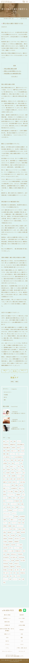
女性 (19, 579)
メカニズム (14, 522)
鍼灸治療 (23, 532)
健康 (12, 460)
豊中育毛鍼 (5, 563)
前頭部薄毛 (16, 541)
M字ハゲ (11, 547)
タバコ (19, 469)
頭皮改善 (9, 532)
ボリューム (5, 579)
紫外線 (19, 519)
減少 (4, 479)
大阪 (11, 573)
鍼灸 (5, 399)
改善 (22, 460)
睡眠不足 (5, 482)
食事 (11, 479)
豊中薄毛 (11, 563)
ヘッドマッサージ (11, 494)
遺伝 (23, 469)
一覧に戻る (14, 371)
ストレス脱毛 (11, 551)
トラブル (18, 475)
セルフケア (15, 579)
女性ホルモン (13, 450)
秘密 (19, 504)
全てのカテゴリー (8, 392)
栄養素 (4, 519)
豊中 (24, 551)
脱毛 (8, 466)
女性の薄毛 (13, 544)
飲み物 (18, 447)
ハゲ (18, 482)
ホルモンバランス (6, 485)
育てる (4, 504)
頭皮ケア (5, 475)
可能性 (4, 535)
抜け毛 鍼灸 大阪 (14, 557)
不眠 (4, 460)
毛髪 (22, 466)
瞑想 (23, 519)
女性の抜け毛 (17, 538)
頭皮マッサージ (6, 488)
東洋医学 (13, 447)
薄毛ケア (15, 529)
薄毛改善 (10, 510)
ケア (4, 466)
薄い (14, 576)
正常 (11, 529)
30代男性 (5, 551)
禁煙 (20, 491)
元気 (4, 507)
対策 (11, 441)
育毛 (9, 463)
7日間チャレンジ (13, 519)
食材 (23, 479)
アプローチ (22, 507)
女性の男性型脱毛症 (19, 457)
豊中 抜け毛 (5, 573)
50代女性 (23, 538)
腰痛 (4, 453)
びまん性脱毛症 (6, 457)
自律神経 (5, 463)
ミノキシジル (13, 504)
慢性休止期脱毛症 (6, 447)
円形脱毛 (8, 469)
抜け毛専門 (23, 560)
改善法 (4, 532)
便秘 (19, 450)
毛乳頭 (19, 522)
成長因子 (12, 472)
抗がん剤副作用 (6, 544)
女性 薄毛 (16, 569)
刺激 (22, 504)
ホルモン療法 (10, 491)
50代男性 (5, 541)
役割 (23, 522)
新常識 (4, 526)
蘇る (19, 497)
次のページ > (23, 371)
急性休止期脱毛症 (20, 444)
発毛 (19, 466)
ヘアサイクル (5, 529)
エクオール (14, 513)
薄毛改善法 (11, 538)
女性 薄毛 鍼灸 (21, 557)
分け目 (18, 576)
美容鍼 (8, 554)
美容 (4, 554)
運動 (4, 450)
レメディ (5, 510)
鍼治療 (18, 532)
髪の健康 (16, 516)
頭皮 (18, 573)
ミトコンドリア (20, 526)
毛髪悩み (16, 491)
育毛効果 (12, 535)
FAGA (12, 457)
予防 (15, 460)
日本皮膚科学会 (14, 488)
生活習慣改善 (22, 516)
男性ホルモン (18, 472)
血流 (13, 463)
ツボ (17, 453)
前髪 (8, 576)
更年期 (8, 450)
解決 (21, 500)
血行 (4, 576)
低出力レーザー (13, 466)
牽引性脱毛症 (5, 444)
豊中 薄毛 (22, 569)
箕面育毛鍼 (12, 566)
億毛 (13, 469)
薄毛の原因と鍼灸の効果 (10, 68)
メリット (15, 510)
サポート (5, 522)
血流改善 (5, 538)
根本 (4, 500)
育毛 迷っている (6, 560)
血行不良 (21, 485)
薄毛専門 (17, 560)
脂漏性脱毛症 (12, 444)
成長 (9, 522)
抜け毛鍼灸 (11, 569)
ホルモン (5, 497)
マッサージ (12, 453)
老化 (21, 463)
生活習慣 (7, 472)
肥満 (13, 485)
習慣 (14, 479)
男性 (4, 582)
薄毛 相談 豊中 (6, 557)
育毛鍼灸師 (16, 500)
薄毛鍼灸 (5, 569)
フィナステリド (10, 500)
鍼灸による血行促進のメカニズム (12, 71)
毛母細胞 (9, 526)
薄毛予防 (19, 479)
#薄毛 (12, 381)
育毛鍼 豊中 (20, 554)
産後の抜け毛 (13, 554)
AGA (8, 441)
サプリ (22, 447)
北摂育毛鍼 (18, 566)
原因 (14, 441)
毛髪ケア (14, 497)
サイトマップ (22, 651)
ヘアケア (17, 463)
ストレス (19, 441)
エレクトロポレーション (8, 516)
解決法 (20, 529)
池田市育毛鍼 (5, 566)
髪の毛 (22, 497)
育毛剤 (10, 482)
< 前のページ (5, 371)
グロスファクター (6, 513)
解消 (23, 475)
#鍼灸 (16, 381)
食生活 (14, 482)
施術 (8, 479)
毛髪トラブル (21, 488)
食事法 (16, 485)
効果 (8, 504)
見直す (4, 491)
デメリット (21, 510)
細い (11, 576)
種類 (17, 507)
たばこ (23, 494)
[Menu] (26, 1)
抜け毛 (5, 397)
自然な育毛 (5, 547)
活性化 (14, 526)
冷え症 (22, 450)
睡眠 (8, 453)
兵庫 (23, 579)
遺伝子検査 (23, 482)
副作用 (4, 494)
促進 (20, 535)
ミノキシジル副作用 (18, 547)
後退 (10, 579)
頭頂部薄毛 (11, 541)
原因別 (10, 497)
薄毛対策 (8, 507)
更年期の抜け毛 (18, 551)
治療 (19, 460)
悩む (8, 535)
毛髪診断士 (18, 494)
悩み (24, 472)
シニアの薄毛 (19, 544)
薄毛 (14, 573)
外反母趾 (6, 394)
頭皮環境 (13, 475)
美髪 (9, 475)
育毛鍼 (12, 560)
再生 (4, 469)
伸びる (13, 507)
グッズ (14, 532)
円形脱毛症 (23, 573)
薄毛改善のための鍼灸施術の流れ (12, 73)
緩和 (24, 529)
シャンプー (22, 453)
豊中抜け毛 (16, 563)
